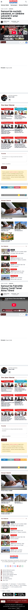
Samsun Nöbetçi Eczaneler (9, 570)
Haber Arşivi (5, 580)
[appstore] (8, 594)
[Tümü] (26, 246)
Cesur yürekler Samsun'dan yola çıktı (16, 278)
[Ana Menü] (1, 1)
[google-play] (20, 594)
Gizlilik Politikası (5, 586)
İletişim (8, 590)
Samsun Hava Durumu (7, 571)
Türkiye (12, 249)
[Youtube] (18, 566)
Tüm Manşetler (6, 577)
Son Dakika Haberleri (7, 578)
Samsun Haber (5, 5)
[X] (8, 566)
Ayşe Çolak (11, 97)
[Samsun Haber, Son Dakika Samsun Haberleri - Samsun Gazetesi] (13, 2)
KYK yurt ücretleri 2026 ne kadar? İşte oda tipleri (18, 252)
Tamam (18, 608)
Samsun (11, 283)
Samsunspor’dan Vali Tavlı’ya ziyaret (17, 265)
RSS (4, 601)
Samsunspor (13, 5)
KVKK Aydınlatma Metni (16, 586)
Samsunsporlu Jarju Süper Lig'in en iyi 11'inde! (17, 272)
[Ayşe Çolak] (4, 97)
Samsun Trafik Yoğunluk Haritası (10, 574)
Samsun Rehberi (23, 5)
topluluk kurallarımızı (13, 172)
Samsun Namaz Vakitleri (8, 573)
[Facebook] (5, 566)
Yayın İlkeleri (5, 588)
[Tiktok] (20, 566)
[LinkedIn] (15, 566)
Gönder (4, 167)
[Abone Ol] (26, 42)
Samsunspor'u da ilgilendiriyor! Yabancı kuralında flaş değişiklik (18, 259)
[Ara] (26, 2)
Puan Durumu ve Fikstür (8, 575)
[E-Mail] (9, 100)
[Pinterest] (10, 566)
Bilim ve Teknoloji (14, 585)
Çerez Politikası (23, 585)
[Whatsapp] (22, 566)
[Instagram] (13, 566)
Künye (3, 590)
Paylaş (4, 42)
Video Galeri (4, 283)
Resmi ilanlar (5, 585)
